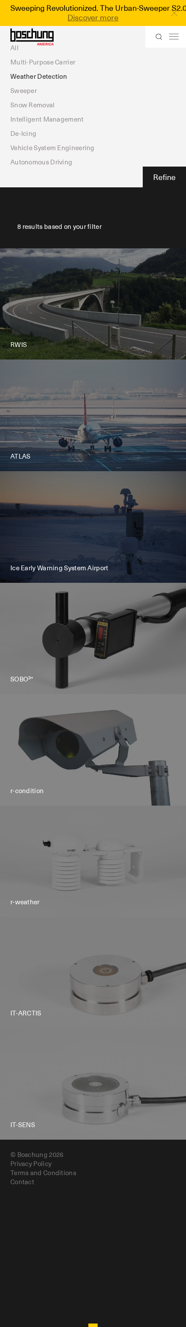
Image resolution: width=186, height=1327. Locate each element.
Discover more (93, 17)
